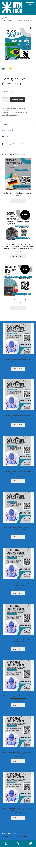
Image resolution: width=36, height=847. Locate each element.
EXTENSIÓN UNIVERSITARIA (16, 18)
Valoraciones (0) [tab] (7, 130)
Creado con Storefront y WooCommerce (15, 836)
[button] (30, 28)
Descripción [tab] (6, 124)
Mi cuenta (6, 843)
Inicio (5, 18)
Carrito (27, 842)
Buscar (18, 843)
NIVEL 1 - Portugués (7, 20)
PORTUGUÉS (28, 18)
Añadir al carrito (17, 99)
